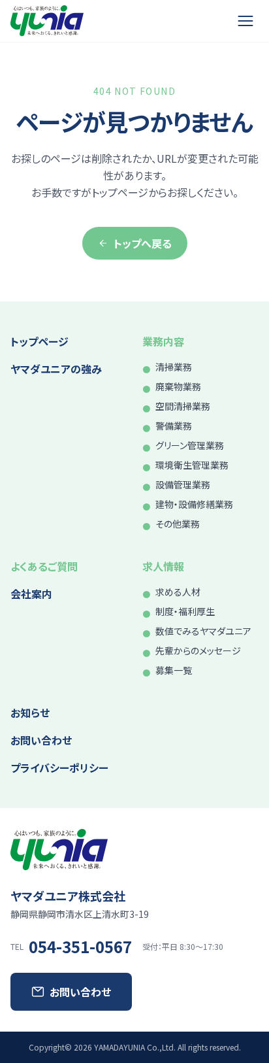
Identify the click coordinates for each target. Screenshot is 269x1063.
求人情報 (163, 566)
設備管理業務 (182, 484)
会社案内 (31, 593)
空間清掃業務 (182, 406)
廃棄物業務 (178, 386)
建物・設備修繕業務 (194, 504)
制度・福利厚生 (185, 611)
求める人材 (177, 591)
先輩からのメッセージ (198, 650)
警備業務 (173, 425)
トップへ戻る (143, 243)
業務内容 (163, 341)
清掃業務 (173, 366)
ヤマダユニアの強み (56, 369)
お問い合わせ (41, 740)
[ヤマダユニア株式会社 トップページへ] (47, 21)
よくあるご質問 (44, 566)
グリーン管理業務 (189, 445)
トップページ (39, 341)
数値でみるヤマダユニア (203, 630)
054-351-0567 (80, 946)
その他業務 (177, 523)
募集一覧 (173, 670)
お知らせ (30, 712)
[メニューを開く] (245, 21)
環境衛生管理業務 (192, 464)
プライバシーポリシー (59, 767)
